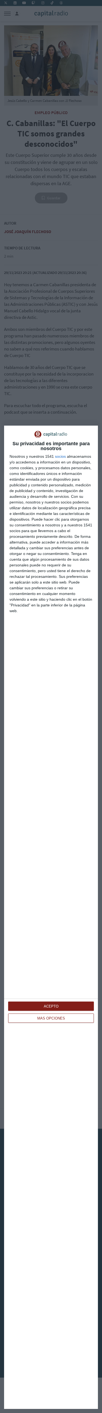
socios (60, 456)
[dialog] (51, 917)
